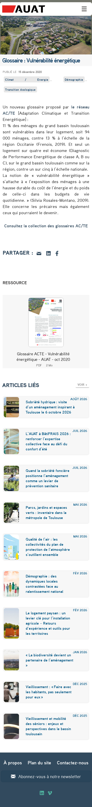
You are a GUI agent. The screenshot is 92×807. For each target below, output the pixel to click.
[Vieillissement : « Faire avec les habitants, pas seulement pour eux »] (8, 692)
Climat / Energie (26, 79)
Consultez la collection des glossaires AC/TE (46, 225)
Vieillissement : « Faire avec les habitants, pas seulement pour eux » (48, 691)
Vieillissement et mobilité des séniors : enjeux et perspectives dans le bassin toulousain (48, 726)
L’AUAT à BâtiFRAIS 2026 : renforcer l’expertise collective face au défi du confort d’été (48, 441)
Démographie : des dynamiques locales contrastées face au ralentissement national (44, 584)
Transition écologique (20, 89)
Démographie (74, 79)
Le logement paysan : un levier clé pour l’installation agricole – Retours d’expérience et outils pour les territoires (48, 623)
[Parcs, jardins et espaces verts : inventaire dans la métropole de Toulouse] (8, 513)
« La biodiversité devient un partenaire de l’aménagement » (49, 660)
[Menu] (84, 8)
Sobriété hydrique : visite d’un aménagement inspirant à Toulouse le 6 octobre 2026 (50, 407)
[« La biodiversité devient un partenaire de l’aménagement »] (8, 660)
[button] (82, 384)
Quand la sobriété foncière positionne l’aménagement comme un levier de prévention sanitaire (47, 478)
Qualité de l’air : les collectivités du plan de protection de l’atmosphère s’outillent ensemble (48, 547)
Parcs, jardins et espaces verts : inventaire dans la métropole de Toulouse (46, 512)
